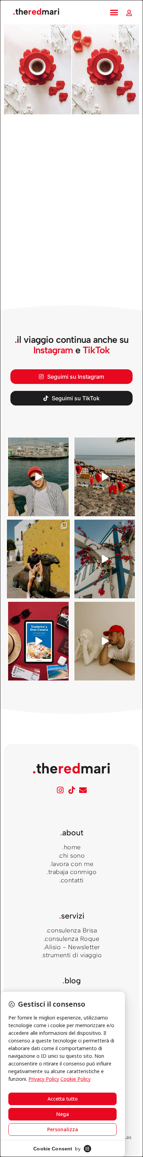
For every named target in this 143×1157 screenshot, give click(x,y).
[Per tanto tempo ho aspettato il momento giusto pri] (104, 641)
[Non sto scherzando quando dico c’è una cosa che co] (104, 477)
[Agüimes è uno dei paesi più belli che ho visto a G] (38, 559)
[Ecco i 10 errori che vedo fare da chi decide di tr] (104, 559)
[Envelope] (83, 790)
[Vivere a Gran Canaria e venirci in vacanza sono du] (38, 477)
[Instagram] (60, 790)
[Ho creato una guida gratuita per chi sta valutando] (38, 641)
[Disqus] (71, 213)
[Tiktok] (71, 790)
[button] (114, 12)
